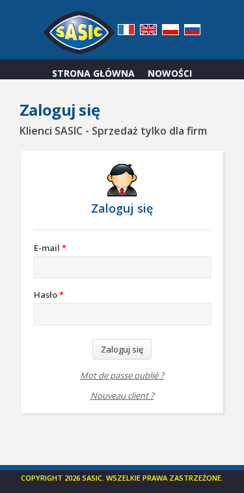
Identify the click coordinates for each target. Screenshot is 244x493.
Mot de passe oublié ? (122, 375)
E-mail (50, 248)
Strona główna (93, 73)
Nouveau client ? (122, 396)
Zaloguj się (122, 349)
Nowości (170, 73)
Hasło (49, 294)
